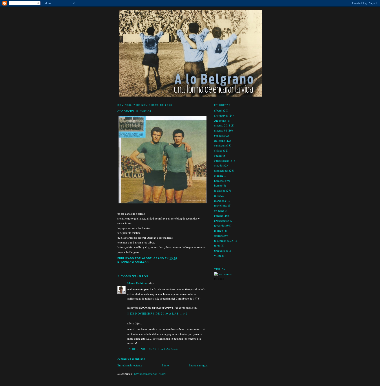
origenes (219, 210)
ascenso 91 (220, 130)
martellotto (220, 205)
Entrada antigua (198, 365)
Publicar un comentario (131, 358)
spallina (219, 236)
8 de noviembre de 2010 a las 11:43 (157, 313)
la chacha (219, 190)
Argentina (220, 121)
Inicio (165, 365)
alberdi (218, 110)
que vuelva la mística (134, 110)
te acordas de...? (223, 241)
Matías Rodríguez (138, 283)
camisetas (220, 145)
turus (217, 245)
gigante (218, 175)
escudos (219, 165)
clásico (218, 150)
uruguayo (219, 250)
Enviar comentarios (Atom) (150, 374)
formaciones (221, 170)
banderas (219, 135)
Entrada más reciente (129, 365)
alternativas (221, 115)
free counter (219, 279)
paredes (218, 216)
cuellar (142, 261)
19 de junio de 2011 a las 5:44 (152, 349)
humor (218, 185)
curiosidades (221, 161)
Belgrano (219, 141)
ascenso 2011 (222, 125)
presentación (221, 221)
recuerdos (220, 225)
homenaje (220, 181)
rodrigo (218, 230)
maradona (220, 201)
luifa (217, 196)
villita (217, 256)
